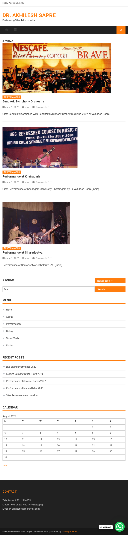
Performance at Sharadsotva (22, 252)
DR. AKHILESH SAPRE (29, 15)
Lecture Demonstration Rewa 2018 (24, 374)
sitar (27, 107)
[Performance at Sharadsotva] (63, 223)
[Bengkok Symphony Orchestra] (63, 68)
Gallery (9, 331)
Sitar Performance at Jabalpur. (22, 395)
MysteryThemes (69, 531)
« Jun (5, 465)
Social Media (13, 338)
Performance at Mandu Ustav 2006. (25, 388)
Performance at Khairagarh (21, 176)
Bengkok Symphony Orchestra (23, 101)
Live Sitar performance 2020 (21, 366)
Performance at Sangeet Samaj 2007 (26, 381)
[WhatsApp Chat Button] (120, 527)
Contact (10, 345)
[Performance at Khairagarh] (63, 147)
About (9, 316)
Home (9, 309)
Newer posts (103, 280)
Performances (12, 97)
